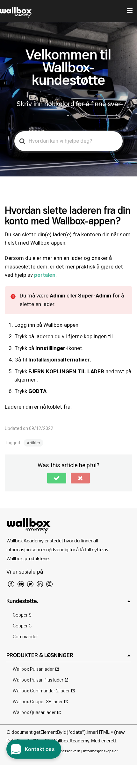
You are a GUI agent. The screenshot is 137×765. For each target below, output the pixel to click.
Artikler (33, 443)
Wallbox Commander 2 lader (41, 691)
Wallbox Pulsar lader (33, 669)
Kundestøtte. (22, 601)
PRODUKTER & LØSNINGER (39, 655)
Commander (25, 636)
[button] (56, 478)
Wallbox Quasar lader (34, 712)
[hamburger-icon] (130, 11)
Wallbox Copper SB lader (38, 701)
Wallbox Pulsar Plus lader (38, 680)
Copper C (22, 626)
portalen (44, 275)
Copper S (22, 615)
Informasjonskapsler (100, 751)
